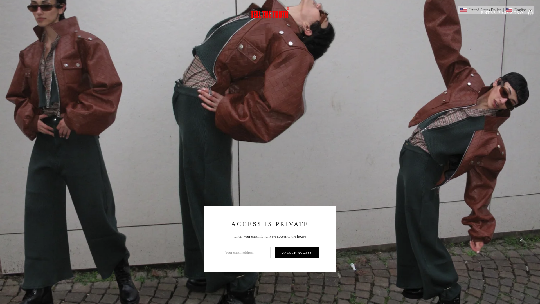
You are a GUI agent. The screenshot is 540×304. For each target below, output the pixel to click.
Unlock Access (297, 252)
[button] (496, 10)
